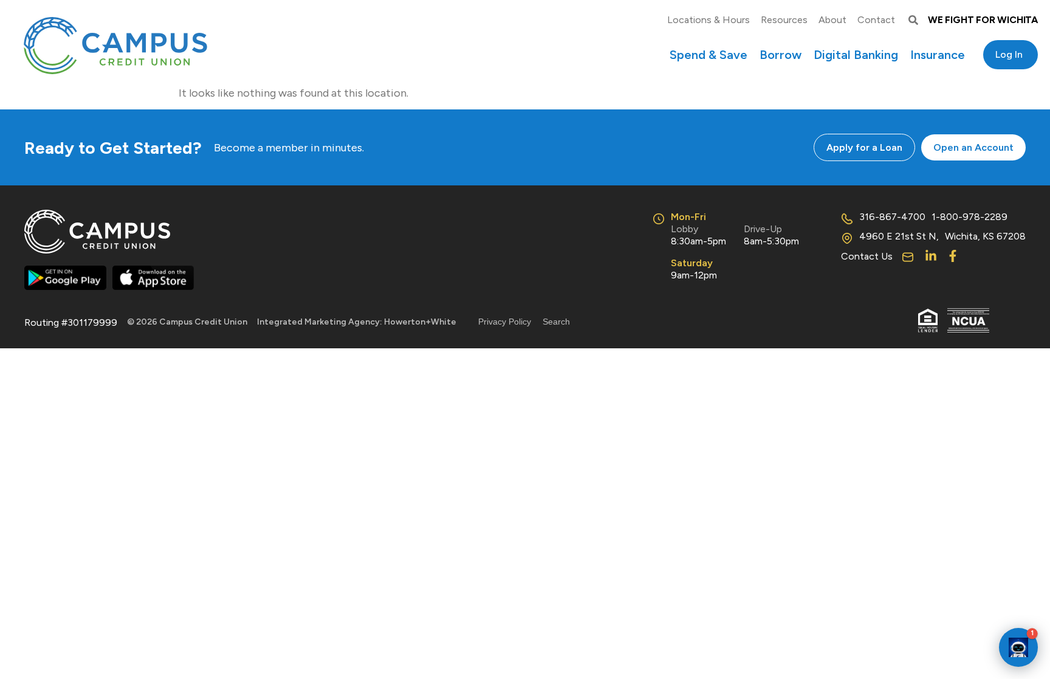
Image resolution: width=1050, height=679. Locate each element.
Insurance (937, 54)
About (832, 20)
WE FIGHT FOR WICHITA (983, 20)
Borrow (780, 54)
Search (556, 321)
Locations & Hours (708, 20)
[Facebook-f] (953, 256)
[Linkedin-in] (931, 256)
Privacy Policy (504, 321)
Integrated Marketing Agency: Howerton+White (356, 322)
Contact (876, 20)
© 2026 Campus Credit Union (187, 322)
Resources (784, 20)
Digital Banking (856, 54)
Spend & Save (708, 54)
